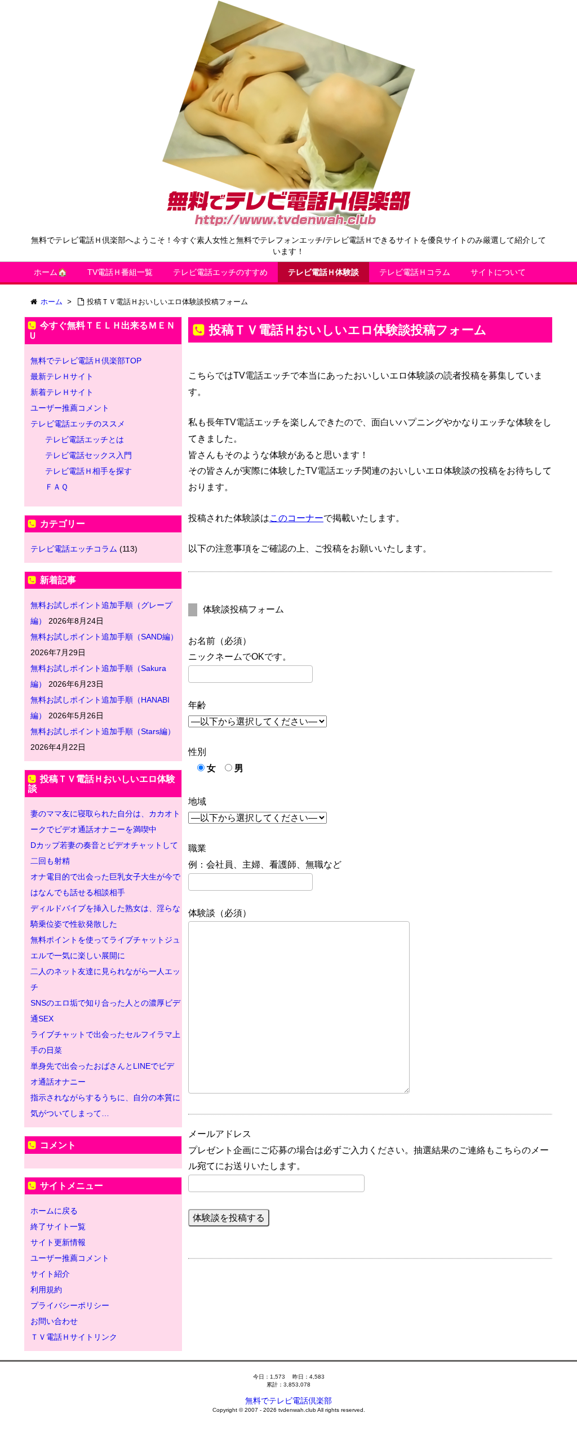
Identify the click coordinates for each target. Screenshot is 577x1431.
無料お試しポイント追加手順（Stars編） (102, 731)
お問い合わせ (54, 1321)
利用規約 (46, 1289)
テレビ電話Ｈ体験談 (323, 272)
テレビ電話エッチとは (84, 439)
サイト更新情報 (58, 1242)
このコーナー (296, 518)
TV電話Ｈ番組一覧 (120, 272)
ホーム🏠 (50, 272)
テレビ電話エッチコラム (73, 548)
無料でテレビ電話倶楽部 (288, 1400)
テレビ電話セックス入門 (88, 455)
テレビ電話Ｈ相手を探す (88, 470)
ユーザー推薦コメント (69, 407)
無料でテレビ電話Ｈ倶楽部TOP (85, 360)
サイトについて (498, 272)
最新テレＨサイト (62, 376)
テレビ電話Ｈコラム (414, 272)
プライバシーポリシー (69, 1305)
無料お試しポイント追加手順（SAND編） (104, 636)
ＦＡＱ (56, 486)
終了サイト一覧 (58, 1226)
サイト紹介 (50, 1273)
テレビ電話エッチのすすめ (220, 272)
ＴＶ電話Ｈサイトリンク (73, 1336)
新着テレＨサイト (62, 392)
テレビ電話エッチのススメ (77, 423)
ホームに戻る (54, 1210)
